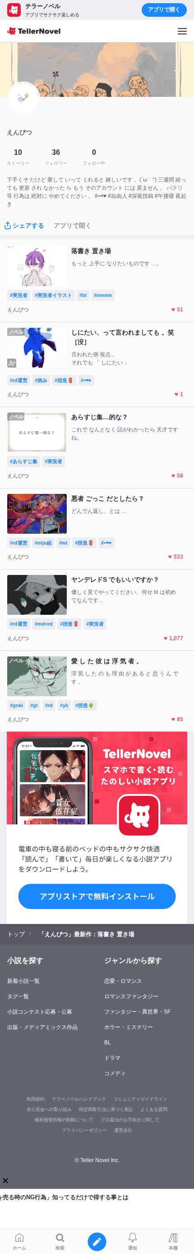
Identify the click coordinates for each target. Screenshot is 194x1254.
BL (107, 1042)
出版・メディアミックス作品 (42, 1027)
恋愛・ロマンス (123, 981)
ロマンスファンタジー (131, 996)
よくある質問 (153, 1109)
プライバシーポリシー (84, 1130)
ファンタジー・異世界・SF (137, 1012)
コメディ (115, 1073)
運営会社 (123, 1130)
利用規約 (36, 1098)
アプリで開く (164, 9)
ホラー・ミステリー (128, 1027)
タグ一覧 (18, 996)
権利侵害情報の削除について (64, 1119)
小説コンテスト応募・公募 (39, 1012)
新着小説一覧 (23, 981)
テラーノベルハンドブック (79, 1098)
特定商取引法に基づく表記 (106, 1109)
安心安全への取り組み (49, 1109)
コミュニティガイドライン (140, 1098)
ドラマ (112, 1058)
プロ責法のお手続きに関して (130, 1119)
